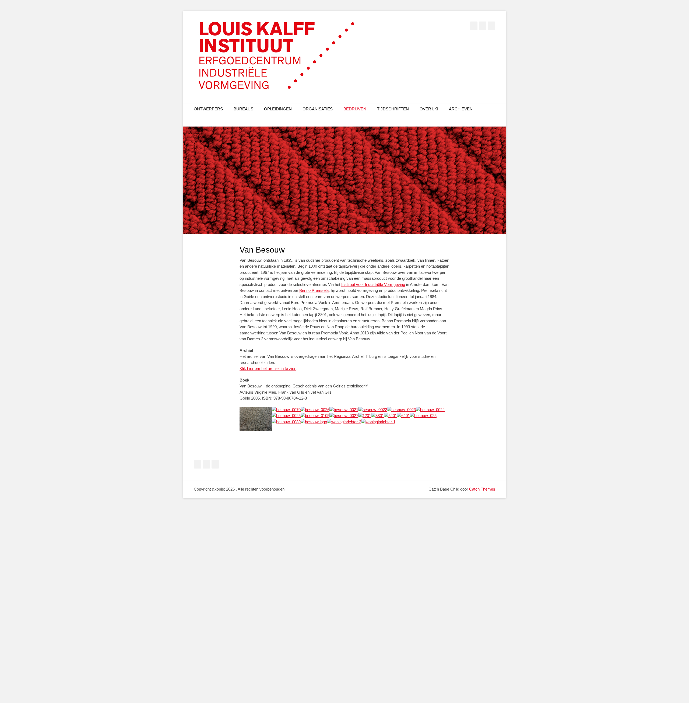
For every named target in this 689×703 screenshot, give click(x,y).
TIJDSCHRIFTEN (393, 109)
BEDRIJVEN (354, 109)
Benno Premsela (314, 290)
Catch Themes (482, 489)
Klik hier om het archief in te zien (268, 368)
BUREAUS (243, 109)
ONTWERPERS (208, 109)
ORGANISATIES (318, 109)
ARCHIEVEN (461, 109)
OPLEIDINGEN (278, 109)
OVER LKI (429, 109)
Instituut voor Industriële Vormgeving (373, 284)
